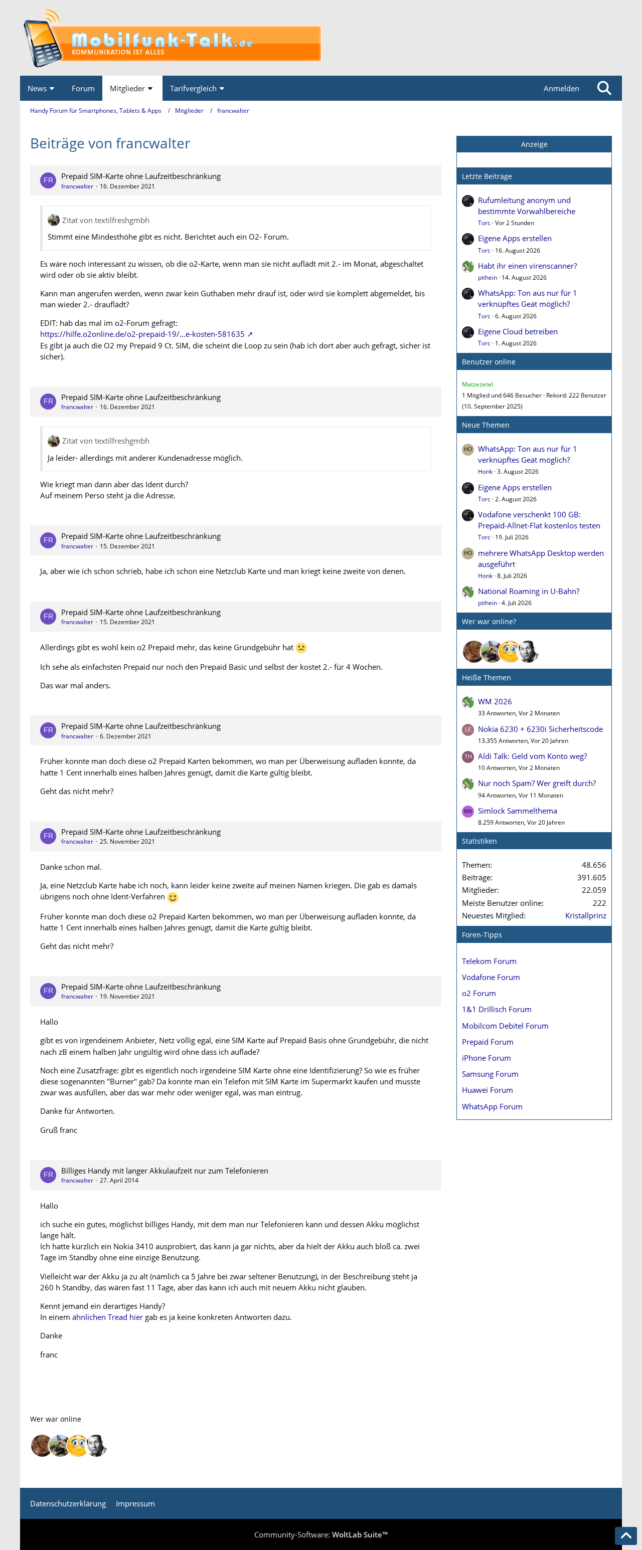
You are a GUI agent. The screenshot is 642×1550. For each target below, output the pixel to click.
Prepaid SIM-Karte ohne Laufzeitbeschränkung (141, 176)
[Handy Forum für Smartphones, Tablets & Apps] (321, 38)
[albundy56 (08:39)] (528, 652)
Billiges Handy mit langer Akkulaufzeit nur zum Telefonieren (164, 1171)
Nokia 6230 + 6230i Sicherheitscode (540, 729)
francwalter (77, 186)
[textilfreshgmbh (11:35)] (492, 652)
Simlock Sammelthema (517, 811)
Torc (484, 223)
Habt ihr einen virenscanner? (527, 266)
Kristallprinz (585, 915)
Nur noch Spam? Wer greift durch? (537, 783)
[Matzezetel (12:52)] (474, 652)
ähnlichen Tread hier (107, 1317)
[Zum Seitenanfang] (626, 1536)
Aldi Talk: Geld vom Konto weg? (532, 756)
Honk (485, 471)
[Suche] (604, 88)
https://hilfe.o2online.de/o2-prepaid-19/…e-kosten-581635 (142, 334)
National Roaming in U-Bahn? (528, 591)
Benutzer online (489, 361)
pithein (487, 277)
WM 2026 (495, 701)
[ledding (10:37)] (510, 652)
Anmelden (561, 88)
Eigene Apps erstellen (515, 238)
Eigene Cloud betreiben (518, 331)
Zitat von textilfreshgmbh (105, 220)
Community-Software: (321, 1534)
